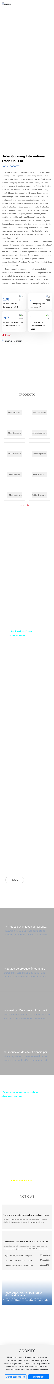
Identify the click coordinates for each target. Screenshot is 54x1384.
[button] (24, 147)
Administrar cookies (15, 1377)
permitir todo (39, 1377)
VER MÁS (6, 335)
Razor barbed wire (14, 418)
